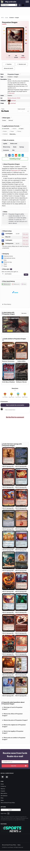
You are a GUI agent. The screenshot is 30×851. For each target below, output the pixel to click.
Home (2, 784)
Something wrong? (15, 158)
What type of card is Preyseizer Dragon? (12, 708)
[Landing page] (2, 1)
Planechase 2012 (16, 170)
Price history (7, 304)
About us (3, 788)
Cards (6, 17)
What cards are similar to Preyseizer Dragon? (13, 738)
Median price (17, 284)
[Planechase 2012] (4, 33)
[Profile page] (23, 5)
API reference (4, 795)
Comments (6, 150)
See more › (24, 313)
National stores (8, 256)
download (13, 100)
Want (5, 264)
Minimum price (6, 284)
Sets (5, 260)
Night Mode (3, 813)
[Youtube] (6, 776)
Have (5, 266)
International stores (9, 258)
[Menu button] (27, 3)
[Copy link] (6, 155)
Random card (22, 64)
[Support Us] (2, 776)
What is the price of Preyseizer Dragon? (16, 720)
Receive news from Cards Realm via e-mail (15, 754)
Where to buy (6, 147)
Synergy (21, 147)
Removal (11, 120)
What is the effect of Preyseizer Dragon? (12, 714)
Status (2, 800)
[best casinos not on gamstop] (12, 829)
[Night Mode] (19, 5)
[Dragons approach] (5, 330)
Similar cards (13, 143)
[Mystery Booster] (4, 27)
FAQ (13, 150)
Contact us (3, 786)
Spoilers (9, 64)
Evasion (4, 120)
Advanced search (8, 68)
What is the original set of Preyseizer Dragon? (14, 725)
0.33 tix (23, 57)
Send (26, 274)
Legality (5, 143)
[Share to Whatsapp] (19, 155)
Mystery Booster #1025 (14, 98)
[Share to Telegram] (23, 155)
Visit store (25, 234)
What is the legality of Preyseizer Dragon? (12, 732)
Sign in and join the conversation (15, 405)
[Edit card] (20, 74)
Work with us (4, 793)
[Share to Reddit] (16, 155)
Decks (14, 147)
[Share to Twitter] (13, 155)
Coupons (3, 791)
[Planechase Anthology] (4, 30)
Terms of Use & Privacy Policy (8, 802)
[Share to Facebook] (9, 155)
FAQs (2, 798)
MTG (2, 17)
